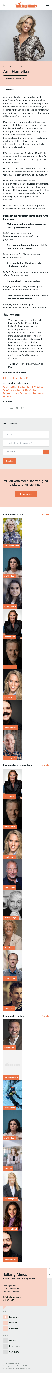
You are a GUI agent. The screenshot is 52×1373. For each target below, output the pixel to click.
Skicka (9, 461)
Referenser (14, 1346)
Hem (5, 67)
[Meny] (47, 5)
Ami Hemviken (26, 67)
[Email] (22, 408)
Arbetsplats (25, 387)
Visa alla (45, 514)
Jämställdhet (30, 390)
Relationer (39, 393)
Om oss (12, 1340)
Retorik (8, 396)
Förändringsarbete (13, 390)
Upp (49, 1273)
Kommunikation (12, 393)
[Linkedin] (11, 408)
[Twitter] (17, 408)
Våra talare (14, 67)
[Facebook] (6, 408)
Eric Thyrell (8, 378)
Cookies (17, 1369)
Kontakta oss (26, 494)
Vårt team (14, 1352)
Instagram (14, 1328)
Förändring (38, 387)
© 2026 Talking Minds (11, 1363)
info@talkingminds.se (13, 1297)
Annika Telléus (23, 378)
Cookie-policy (25, 1369)
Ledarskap (27, 393)
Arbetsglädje (10, 387)
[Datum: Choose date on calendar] (46, 452)
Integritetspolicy (9, 1369)
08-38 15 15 (8, 1300)
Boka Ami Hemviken (15, 78)
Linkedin (13, 1322)
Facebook (14, 1317)
